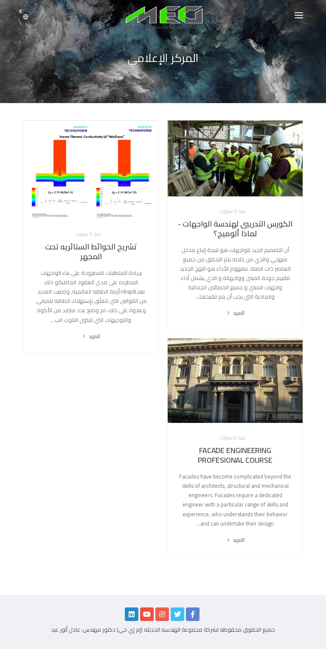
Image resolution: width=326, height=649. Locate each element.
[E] (25, 17)
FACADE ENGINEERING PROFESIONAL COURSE (235, 455)
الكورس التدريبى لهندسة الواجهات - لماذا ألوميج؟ (235, 229)
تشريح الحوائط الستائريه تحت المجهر (91, 251)
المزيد (237, 313)
